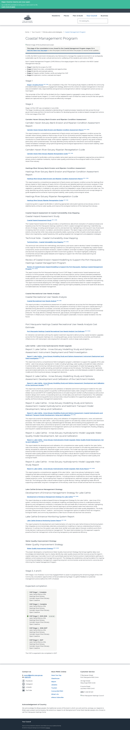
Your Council (92, 16)
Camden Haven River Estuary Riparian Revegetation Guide (50, 154)
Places (66, 16)
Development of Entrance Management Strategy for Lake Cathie (52, 497)
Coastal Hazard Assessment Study (42, 220)
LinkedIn (29, 687)
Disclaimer (38, 725)
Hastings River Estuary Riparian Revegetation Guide (47, 200)
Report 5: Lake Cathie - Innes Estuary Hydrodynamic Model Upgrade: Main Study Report (61, 469)
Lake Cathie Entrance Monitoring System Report (46, 520)
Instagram (29, 684)
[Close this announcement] (128, 1)
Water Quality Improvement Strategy (43, 548)
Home (27, 32)
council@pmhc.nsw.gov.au (33, 675)
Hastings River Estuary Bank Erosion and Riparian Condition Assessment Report (57, 179)
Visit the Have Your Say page (37, 50)
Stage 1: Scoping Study (37, 85)
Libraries (54, 685)
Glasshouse (55, 678)
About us (24, 725)
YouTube (29, 690)
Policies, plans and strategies (52, 32)
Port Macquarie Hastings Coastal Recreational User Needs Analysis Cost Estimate (58, 331)
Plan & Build (78, 16)
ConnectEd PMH (57, 691)
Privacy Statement (31, 725)
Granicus (48, 727)
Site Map (59, 725)
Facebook (29, 681)
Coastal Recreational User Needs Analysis (44, 301)
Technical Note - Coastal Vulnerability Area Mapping (48, 242)
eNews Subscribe (57, 697)
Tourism (54, 688)
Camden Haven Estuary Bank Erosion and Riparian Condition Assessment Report (58, 130)
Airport (53, 681)
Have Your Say (56, 675)
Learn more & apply (8, 7)
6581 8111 (28, 677)
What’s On (55, 694)
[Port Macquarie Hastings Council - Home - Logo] (27, 19)
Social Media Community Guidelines (49, 725)
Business (104, 16)
